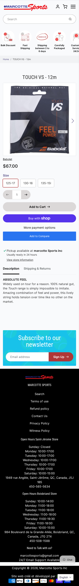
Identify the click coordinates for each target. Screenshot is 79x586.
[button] (65, 577)
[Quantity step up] (25, 194)
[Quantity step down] (7, 194)
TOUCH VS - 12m (22, 59)
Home (6, 59)
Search (39, 394)
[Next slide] (73, 121)
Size (6, 175)
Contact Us (39, 416)
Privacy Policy (39, 423)
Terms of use (39, 401)
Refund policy (39, 408)
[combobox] (34, 19)
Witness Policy (39, 430)
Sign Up (58, 357)
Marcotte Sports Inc (53, 568)
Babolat (7, 159)
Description (11, 268)
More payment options (39, 227)
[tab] (13, 269)
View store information (20, 259)
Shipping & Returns (37, 268)
